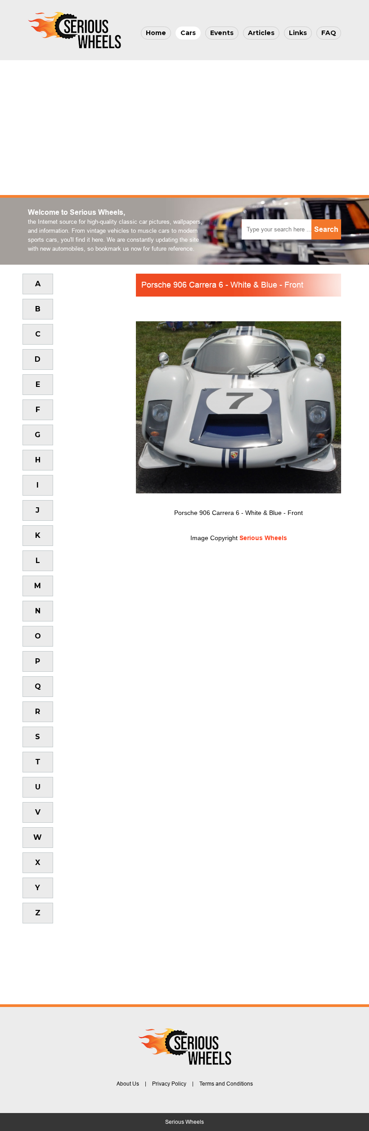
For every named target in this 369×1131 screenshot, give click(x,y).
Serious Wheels (263, 537)
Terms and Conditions (226, 1084)
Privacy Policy (169, 1084)
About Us (128, 1084)
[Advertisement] (184, 128)
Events (222, 33)
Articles (261, 33)
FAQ (328, 33)
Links (298, 33)
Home (156, 33)
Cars (188, 33)
